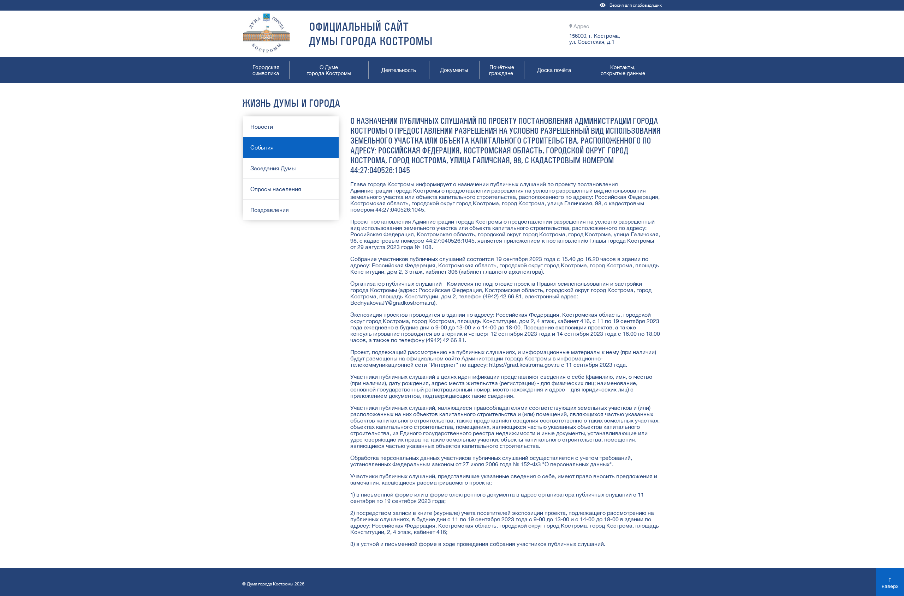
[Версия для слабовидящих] (603, 8)
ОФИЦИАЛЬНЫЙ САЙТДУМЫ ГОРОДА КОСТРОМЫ (370, 33)
